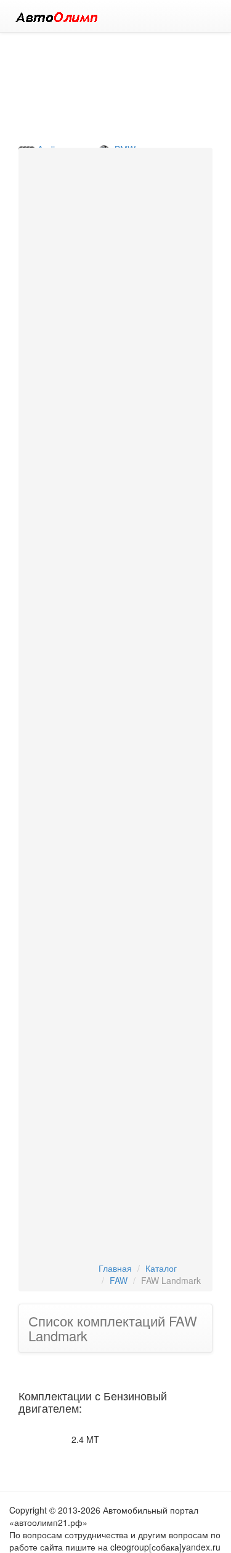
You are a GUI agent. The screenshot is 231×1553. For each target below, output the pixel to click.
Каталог (161, 1268)
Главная (115, 1268)
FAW (119, 1280)
